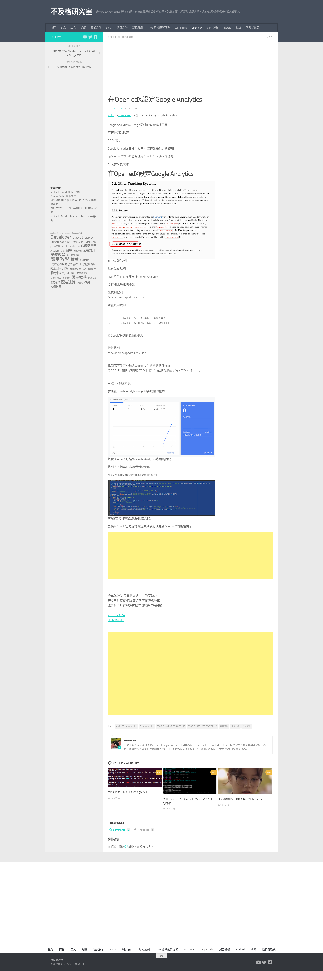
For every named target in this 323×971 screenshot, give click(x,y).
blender (67, 233)
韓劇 (87, 282)
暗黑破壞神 (57, 264)
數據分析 (224, 726)
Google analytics (147, 726)
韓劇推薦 (55, 286)
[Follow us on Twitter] (90, 37)
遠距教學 (55, 282)
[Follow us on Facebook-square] (96, 37)
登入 (126, 846)
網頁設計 (122, 27)
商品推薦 (78, 251)
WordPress (181, 27)
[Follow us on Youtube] (85, 37)
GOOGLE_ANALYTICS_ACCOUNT (171, 726)
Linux (109, 27)
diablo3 (78, 237)
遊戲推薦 (92, 278)
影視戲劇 (137, 27)
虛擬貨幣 (66, 278)
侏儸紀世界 (88, 246)
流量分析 (235, 726)
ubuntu (65, 246)
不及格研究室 (71, 12)
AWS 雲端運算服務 (159, 27)
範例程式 (57, 273)
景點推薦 (84, 260)
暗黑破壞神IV (87, 264)
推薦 (75, 260)
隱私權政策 (252, 27)
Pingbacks (145, 829)
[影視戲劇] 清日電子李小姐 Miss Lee (240, 799)
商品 (63, 27)
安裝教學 (57, 255)
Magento (54, 242)
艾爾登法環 (82, 273)
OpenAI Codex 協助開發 (63, 196)
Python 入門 (77, 242)
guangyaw (117, 108)
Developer (60, 237)
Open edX (196, 27)
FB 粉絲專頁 (116, 620)
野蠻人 (80, 282)
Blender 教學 (76, 233)
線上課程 (71, 273)
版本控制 (83, 269)
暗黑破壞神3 (71, 264)
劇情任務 (54, 250)
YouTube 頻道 (116, 615)
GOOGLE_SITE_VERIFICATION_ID (202, 726)
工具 (73, 27)
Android (227, 27)
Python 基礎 (90, 242)
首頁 (53, 27)
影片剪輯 (71, 255)
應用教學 (59, 259)
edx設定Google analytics (126, 726)
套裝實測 (89, 250)
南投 (63, 251)
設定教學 (247, 726)
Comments (121, 829)
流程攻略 (74, 269)
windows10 (75, 246)
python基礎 (55, 246)
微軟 (78, 255)
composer (124, 115)
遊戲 (83, 27)
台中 (69, 250)
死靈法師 (55, 268)
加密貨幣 (212, 27)
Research (128, 37)
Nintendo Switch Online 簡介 (65, 192)
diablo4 (89, 237)
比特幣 (65, 268)
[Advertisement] (190, 70)
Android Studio (56, 233)
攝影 (238, 27)
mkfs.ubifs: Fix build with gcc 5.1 (127, 792)
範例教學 (92, 269)
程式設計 (96, 27)
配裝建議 (68, 282)
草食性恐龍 (55, 278)
